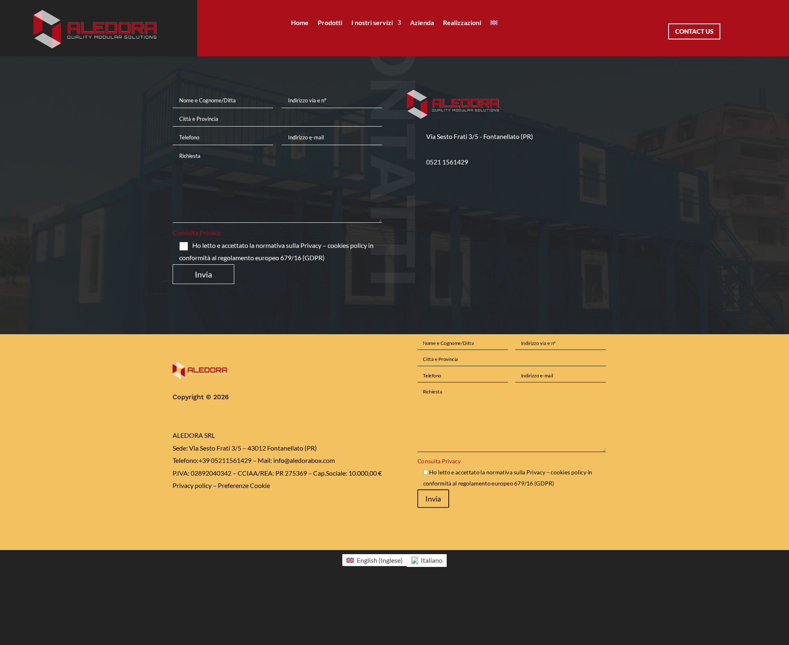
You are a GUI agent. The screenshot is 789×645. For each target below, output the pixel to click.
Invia (203, 274)
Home (300, 23)
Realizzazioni (462, 23)
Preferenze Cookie (244, 485)
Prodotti (330, 23)
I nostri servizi (372, 23)
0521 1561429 (447, 162)
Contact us (694, 31)
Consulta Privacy (197, 232)
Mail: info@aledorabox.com (296, 460)
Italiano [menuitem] (432, 560)
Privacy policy (192, 485)
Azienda (422, 23)
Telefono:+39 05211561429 (212, 460)
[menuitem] (494, 24)
